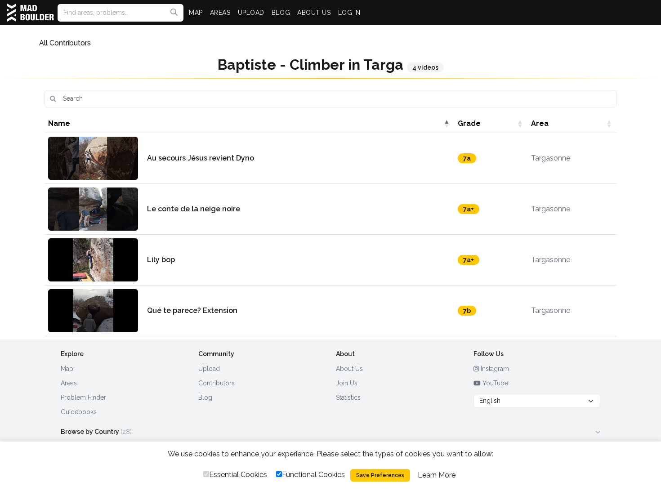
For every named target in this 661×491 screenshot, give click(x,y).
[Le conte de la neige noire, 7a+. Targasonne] (93, 209)
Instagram (494, 368)
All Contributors (65, 43)
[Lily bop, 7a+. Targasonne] (93, 259)
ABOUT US (313, 12)
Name (59, 123)
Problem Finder (83, 397)
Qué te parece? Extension (192, 310)
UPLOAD (251, 12)
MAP (196, 12)
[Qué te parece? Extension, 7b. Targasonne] (93, 310)
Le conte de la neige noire (193, 209)
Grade (469, 123)
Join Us (346, 383)
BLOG (281, 12)
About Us (349, 368)
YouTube (494, 383)
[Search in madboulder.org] (174, 12)
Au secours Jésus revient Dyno (200, 158)
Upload (209, 368)
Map (67, 368)
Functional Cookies (313, 474)
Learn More (437, 475)
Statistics (348, 397)
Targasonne (550, 158)
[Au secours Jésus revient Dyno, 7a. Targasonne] (93, 158)
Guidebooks (79, 411)
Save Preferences (380, 475)
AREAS (220, 12)
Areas (69, 383)
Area (540, 123)
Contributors (216, 383)
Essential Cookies (238, 474)
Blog (205, 397)
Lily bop (161, 259)
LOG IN (349, 12)
